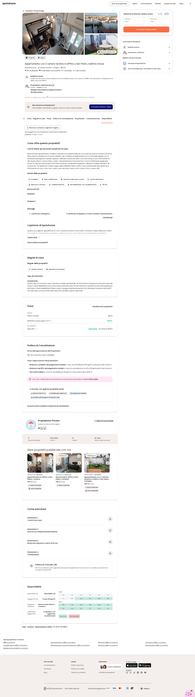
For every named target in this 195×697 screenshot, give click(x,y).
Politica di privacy (77, 665)
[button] (182, 4)
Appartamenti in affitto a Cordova (63, 642)
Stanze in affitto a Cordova (108, 645)
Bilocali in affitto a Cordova (108, 642)
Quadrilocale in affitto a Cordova (15, 645)
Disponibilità (107, 118)
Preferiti (158, 4)
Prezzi (49, 118)
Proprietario (80, 118)
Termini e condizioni (78, 672)
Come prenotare (93, 118)
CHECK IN (127, 19)
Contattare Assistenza (107, 672)
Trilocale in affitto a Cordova (156, 642)
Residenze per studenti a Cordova (15, 648)
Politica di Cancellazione (63, 118)
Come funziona (146, 4)
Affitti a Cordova (9, 642)
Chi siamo (47, 669)
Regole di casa (39, 118)
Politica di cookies (77, 669)
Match (135, 4)
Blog (45, 672)
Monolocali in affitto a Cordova (157, 645)
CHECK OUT (153, 19)
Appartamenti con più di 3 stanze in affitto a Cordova (70, 645)
